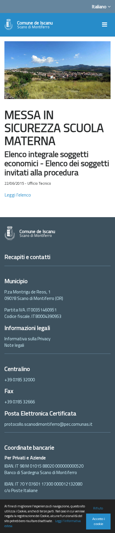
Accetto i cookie (98, 521)
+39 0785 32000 (19, 379)
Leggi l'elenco (17, 194)
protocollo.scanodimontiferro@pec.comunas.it (48, 424)
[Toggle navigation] (104, 24)
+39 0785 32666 (19, 401)
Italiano (100, 6)
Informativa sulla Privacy (27, 338)
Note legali (14, 345)
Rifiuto (98, 508)
